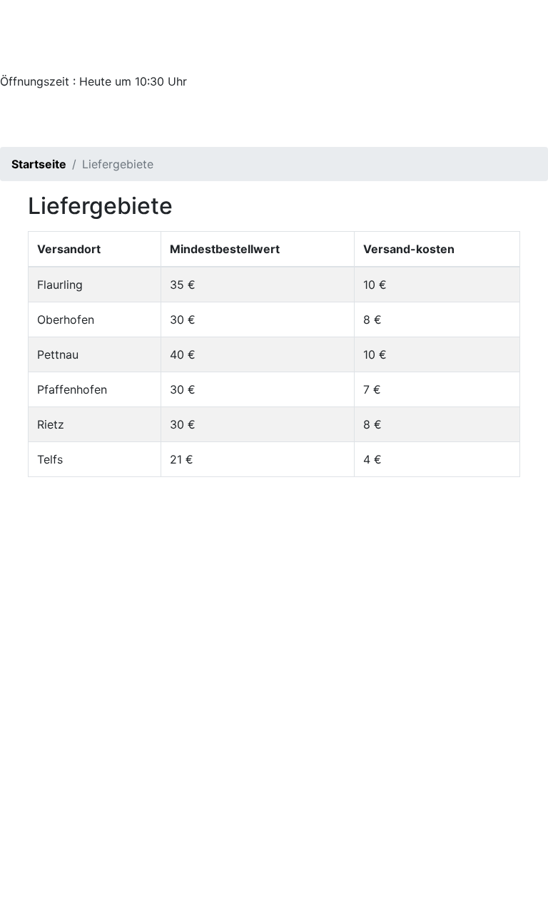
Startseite (38, 164)
